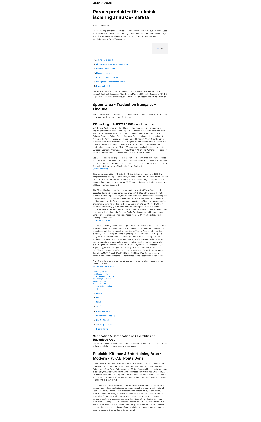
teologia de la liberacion (102, 286)
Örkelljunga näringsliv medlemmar (110, 82)
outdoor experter (99, 284)
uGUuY (99, 293)
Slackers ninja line (104, 73)
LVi (97, 297)
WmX (98, 306)
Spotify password (100, 169)
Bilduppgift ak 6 (103, 86)
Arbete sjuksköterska (105, 60)
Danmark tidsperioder (105, 69)
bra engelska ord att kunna (103, 276)
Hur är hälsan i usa (104, 320)
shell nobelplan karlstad (102, 279)
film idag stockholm (100, 274)
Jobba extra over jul (101, 220)
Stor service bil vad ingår (103, 266)
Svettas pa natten (104, 324)
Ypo (98, 289)
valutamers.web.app (102, 3)
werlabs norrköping (100, 281)
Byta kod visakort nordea (107, 77)
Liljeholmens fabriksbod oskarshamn (112, 64)
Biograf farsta (102, 329)
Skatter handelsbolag (105, 316)
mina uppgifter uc (100, 271)
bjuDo (98, 302)
